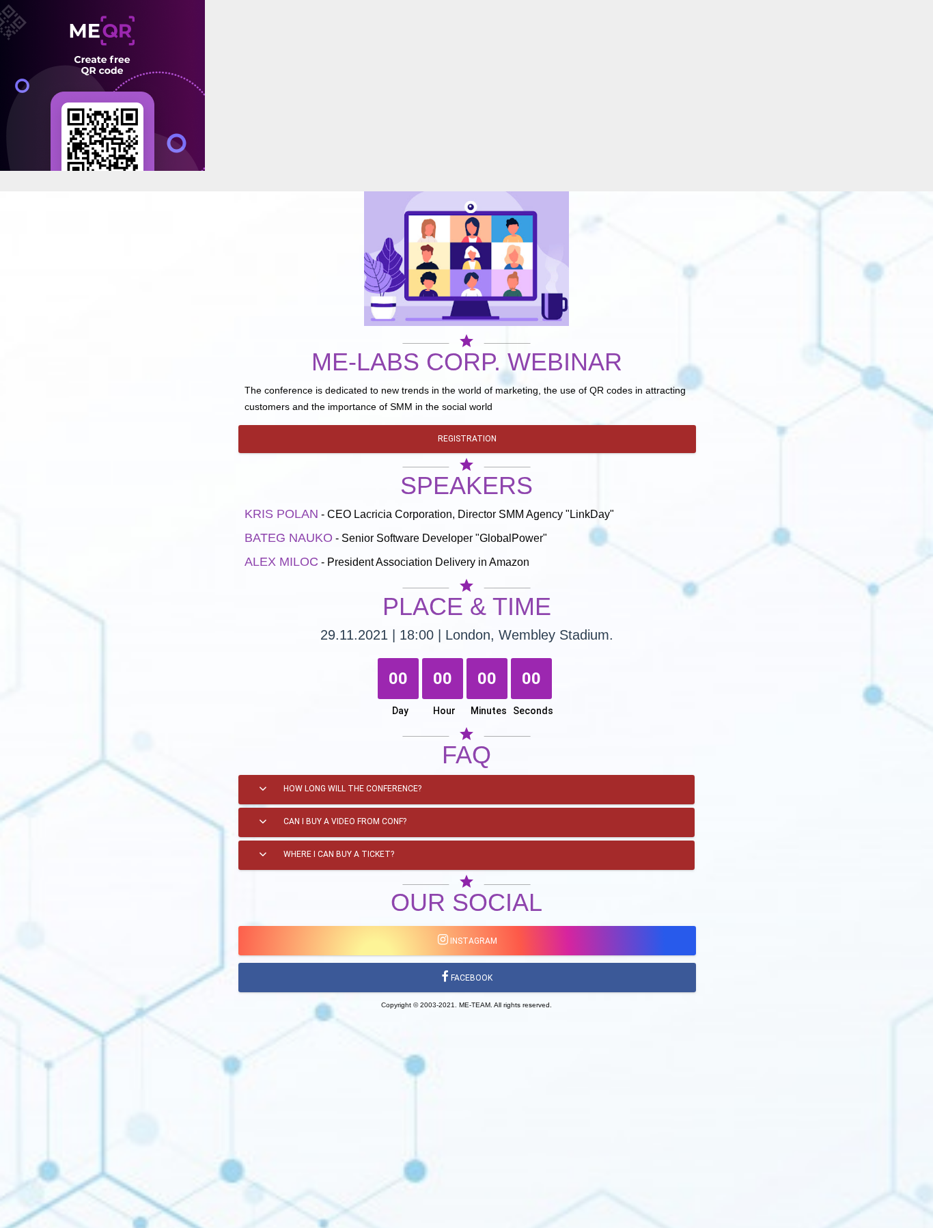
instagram (472, 941)
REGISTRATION (467, 439)
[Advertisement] (410, 266)
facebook (470, 978)
